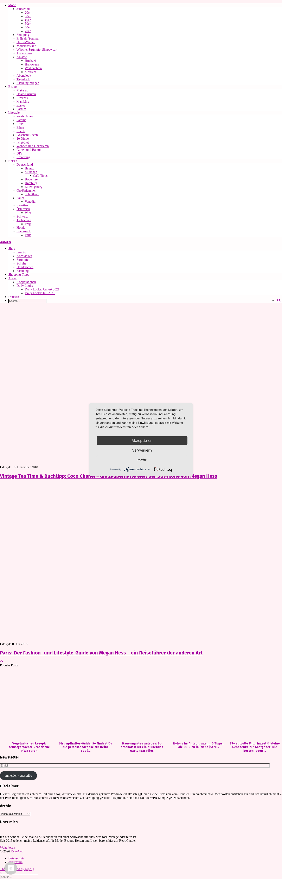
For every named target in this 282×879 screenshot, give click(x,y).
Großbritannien (26, 190)
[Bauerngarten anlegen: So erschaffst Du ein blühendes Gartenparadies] (141, 705)
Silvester (30, 72)
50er (28, 23)
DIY (20, 153)
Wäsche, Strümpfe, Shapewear (37, 49)
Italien (21, 198)
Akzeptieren (142, 440)
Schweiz (22, 216)
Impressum (15, 862)
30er (28, 16)
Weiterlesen (7, 847)
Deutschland (25, 164)
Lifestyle (14, 112)
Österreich (23, 209)
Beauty (13, 86)
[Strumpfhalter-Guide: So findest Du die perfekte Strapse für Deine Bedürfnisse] (84, 705)
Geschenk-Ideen (27, 135)
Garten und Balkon (29, 149)
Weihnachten (33, 68)
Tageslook (23, 79)
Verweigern (142, 450)
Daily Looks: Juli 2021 (40, 293)
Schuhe (21, 263)
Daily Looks (25, 285)
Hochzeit (31, 60)
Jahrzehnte (23, 9)
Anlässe (22, 57)
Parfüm (21, 109)
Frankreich (24, 231)
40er (28, 20)
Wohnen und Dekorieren (33, 146)
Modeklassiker (26, 46)
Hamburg (31, 183)
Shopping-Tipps (18, 274)
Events (21, 131)
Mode (12, 5)
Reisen (12, 161)
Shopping (23, 34)
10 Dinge (23, 138)
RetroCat (5, 241)
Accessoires (24, 53)
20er (28, 12)
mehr (142, 460)
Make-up (22, 90)
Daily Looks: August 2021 (42, 289)
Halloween (32, 64)
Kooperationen (26, 282)
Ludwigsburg (33, 186)
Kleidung (23, 271)
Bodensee (31, 179)
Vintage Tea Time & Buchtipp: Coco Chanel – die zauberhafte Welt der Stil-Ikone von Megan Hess (108, 476)
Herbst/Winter (26, 42)
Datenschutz (16, 858)
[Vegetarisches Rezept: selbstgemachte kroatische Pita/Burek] (28, 705)
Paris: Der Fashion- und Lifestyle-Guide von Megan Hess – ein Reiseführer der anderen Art (101, 653)
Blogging (23, 142)
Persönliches (25, 116)
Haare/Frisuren (26, 94)
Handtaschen (25, 267)
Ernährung (23, 157)
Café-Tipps (40, 175)
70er (28, 31)
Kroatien (22, 205)
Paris (28, 235)
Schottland (32, 194)
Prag (28, 224)
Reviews (22, 97)
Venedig (30, 201)
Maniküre (23, 101)
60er (28, 27)
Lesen (20, 123)
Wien (28, 212)
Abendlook (24, 75)
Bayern (29, 168)
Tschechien (24, 220)
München (31, 172)
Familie (21, 120)
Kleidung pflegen (28, 83)
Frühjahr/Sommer (28, 38)
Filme (20, 127)
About (12, 278)
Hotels (21, 227)
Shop (11, 248)
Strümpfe (22, 259)
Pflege (21, 105)
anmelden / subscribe (18, 775)
